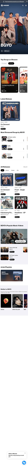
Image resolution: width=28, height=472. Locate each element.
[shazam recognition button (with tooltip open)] (24, 462)
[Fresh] (12, 147)
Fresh (8, 145)
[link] (20, 241)
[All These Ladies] (12, 139)
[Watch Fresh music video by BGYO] (14, 234)
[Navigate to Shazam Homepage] (5, 5)
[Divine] (12, 156)
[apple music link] (6, 51)
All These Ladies (11, 137)
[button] (26, 5)
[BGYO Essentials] (12, 275)
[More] (23, 140)
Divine (9, 154)
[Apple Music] (3, 129)
